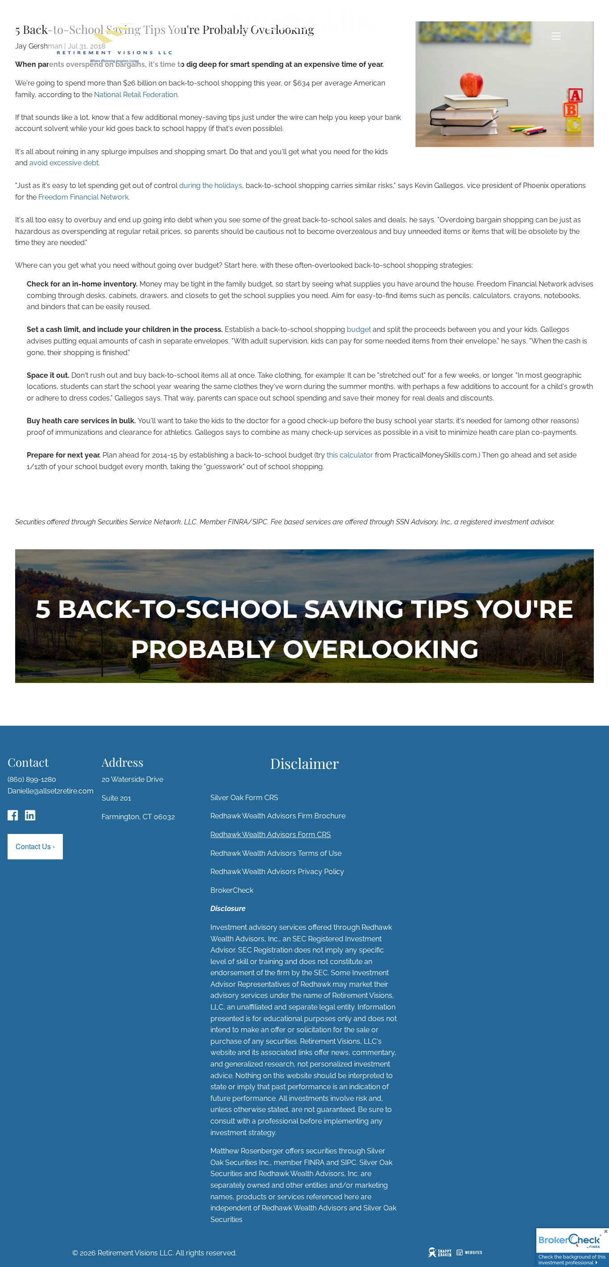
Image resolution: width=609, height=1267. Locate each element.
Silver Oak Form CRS (244, 797)
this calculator (350, 455)
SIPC (348, 1162)
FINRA (314, 1162)
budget (359, 329)
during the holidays (210, 185)
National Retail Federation (135, 94)
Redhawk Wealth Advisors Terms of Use (276, 853)
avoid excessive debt (64, 163)
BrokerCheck (231, 890)
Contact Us (35, 846)
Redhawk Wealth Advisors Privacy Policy (277, 871)
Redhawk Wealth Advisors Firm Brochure (278, 816)
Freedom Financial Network (83, 197)
